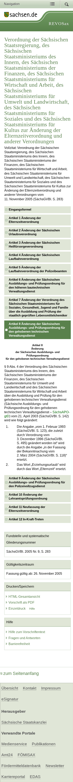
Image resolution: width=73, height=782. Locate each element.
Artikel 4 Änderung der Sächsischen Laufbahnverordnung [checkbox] (34, 256)
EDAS (35, 777)
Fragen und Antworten (24, 638)
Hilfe (32, 608)
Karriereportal (13, 777)
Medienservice (14, 744)
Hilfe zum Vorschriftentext (27, 632)
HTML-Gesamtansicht (24, 596)
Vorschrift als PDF (21, 602)
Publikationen (44, 744)
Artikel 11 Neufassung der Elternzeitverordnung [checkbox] (27, 508)
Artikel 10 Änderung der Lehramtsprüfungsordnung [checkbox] (28, 496)
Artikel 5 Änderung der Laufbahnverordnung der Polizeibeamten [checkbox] (38, 269)
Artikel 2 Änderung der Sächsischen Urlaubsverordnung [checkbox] (34, 232)
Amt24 (7, 755)
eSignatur (9, 699)
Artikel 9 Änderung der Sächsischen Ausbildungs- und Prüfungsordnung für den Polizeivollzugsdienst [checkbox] (37, 482)
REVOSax (59, 23)
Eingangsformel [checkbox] (20, 209)
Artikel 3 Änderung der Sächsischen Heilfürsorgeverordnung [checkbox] (34, 244)
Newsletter (55, 766)
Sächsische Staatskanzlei (23, 722)
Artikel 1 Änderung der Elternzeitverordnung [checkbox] (25, 219)
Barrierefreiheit (19, 644)
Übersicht (9, 688)
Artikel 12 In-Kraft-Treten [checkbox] (26, 519)
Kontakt (29, 688)
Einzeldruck (17, 608)
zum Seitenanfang (21, 673)
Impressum (51, 688)
